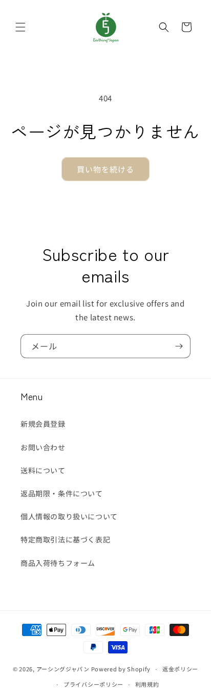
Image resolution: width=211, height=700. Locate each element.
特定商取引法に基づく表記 (65, 539)
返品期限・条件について (61, 493)
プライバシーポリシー (93, 684)
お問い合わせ (43, 447)
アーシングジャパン (63, 669)
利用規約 (147, 684)
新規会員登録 (43, 424)
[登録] (178, 346)
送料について (43, 470)
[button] (20, 27)
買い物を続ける (105, 169)
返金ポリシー (180, 669)
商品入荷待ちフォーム (57, 563)
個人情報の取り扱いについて (69, 516)
